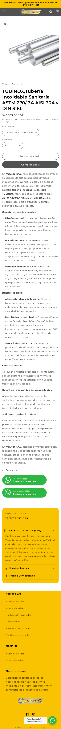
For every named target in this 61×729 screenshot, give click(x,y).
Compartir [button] (11, 470)
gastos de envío (29, 119)
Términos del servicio (18, 628)
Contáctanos (13, 621)
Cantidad (7, 139)
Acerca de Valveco (16, 608)
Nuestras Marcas (15, 601)
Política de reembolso (18, 635)
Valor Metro (8, 126)
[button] (3, 12)
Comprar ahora (30, 164)
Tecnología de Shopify (38, 728)
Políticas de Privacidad (19, 615)
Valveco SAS (25, 728)
